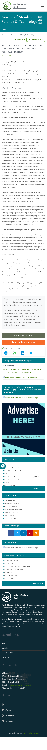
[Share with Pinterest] (30, 533)
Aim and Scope (9, 500)
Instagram (9, 715)
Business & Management (13, 569)
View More (37, 488)
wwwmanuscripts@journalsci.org (19, 685)
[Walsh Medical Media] (15, 6)
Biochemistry (9, 563)
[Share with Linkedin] (23, 533)
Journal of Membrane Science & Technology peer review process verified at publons (22, 390)
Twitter (8, 709)
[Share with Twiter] (17, 533)
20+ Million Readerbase (25, 342)
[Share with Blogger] (36, 533)
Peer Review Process (11, 503)
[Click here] (23, 377)
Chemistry (8, 572)
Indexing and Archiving (13, 509)
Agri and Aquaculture (12, 560)
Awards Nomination (23, 335)
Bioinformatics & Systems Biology (17, 566)
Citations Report (10, 506)
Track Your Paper (10, 518)
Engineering (9, 578)
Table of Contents (11, 512)
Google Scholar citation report (18, 360)
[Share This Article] (6, 353)
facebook (9, 704)
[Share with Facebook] (11, 533)
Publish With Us (7, 653)
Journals (5, 648)
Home (4, 643)
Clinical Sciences (10, 575)
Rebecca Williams (8, 56)
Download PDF (36, 39)
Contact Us (6, 657)
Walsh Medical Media (30, 733)
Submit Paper (9, 515)
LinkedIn (9, 721)
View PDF (20, 39)
